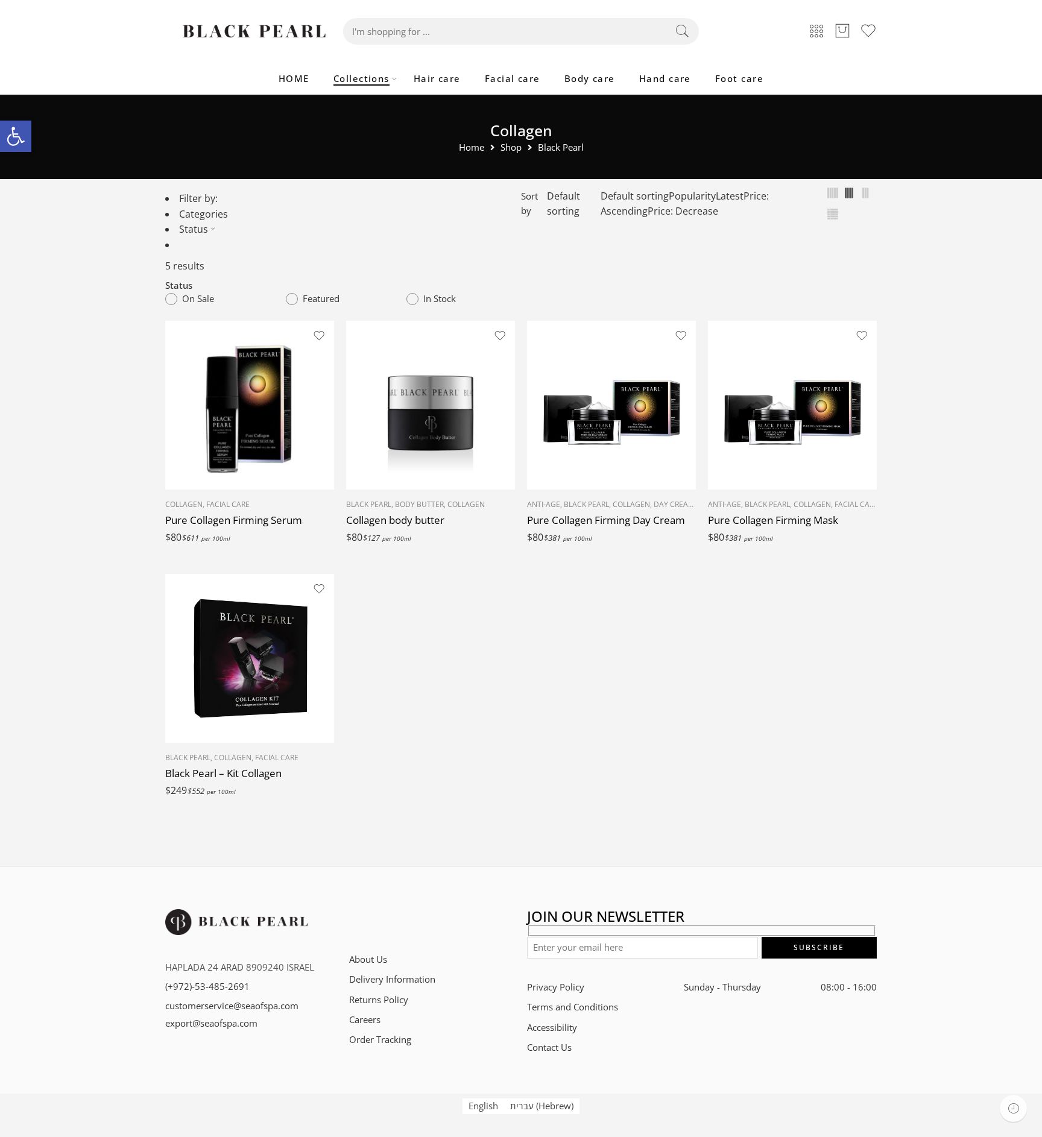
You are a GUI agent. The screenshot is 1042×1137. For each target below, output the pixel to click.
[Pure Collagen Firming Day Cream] (611, 405)
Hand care (665, 78)
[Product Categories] (816, 31)
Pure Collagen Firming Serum (233, 520)
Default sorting (563, 203)
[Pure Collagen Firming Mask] (792, 405)
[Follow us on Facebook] (374, 920)
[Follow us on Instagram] (395, 920)
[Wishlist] (319, 336)
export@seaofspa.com (211, 1023)
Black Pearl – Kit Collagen (223, 773)
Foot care (739, 78)
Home (471, 148)
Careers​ (364, 1019)
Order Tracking (380, 1039)
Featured (321, 298)
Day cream (674, 504)
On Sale (198, 298)
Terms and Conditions (572, 1007)
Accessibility (552, 1027)
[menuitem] (483, 1106)
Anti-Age (543, 504)
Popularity (692, 196)
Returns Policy (378, 1000)
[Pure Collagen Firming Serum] (249, 405)
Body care (589, 78)
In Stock (439, 298)
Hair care (437, 78)
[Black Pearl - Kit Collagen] (249, 658)
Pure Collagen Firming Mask (773, 520)
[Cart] (842, 31)
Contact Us (549, 1047)
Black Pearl (561, 148)
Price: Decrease (683, 211)
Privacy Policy (555, 987)
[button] (15, 136)
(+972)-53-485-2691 (207, 986)
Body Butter (419, 504)
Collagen (184, 504)
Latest (730, 196)
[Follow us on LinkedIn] (417, 920)
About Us (368, 959)
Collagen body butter (395, 520)
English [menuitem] (483, 1106)
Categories (203, 214)
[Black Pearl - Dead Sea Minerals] (254, 31)
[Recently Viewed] (1013, 1108)
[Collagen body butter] (430, 405)
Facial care (512, 78)
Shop (511, 148)
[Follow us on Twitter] (353, 920)
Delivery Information (392, 979)
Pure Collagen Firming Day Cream (606, 520)
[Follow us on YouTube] (438, 920)
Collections (361, 78)
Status (193, 229)
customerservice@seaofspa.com (231, 1006)
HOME (294, 78)
